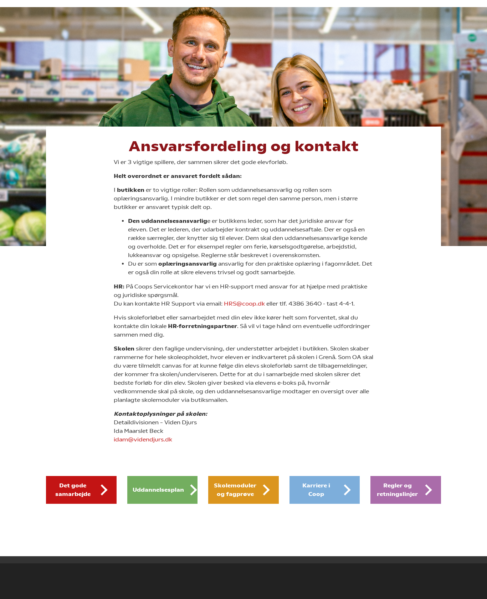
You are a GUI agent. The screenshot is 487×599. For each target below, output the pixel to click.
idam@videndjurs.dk (143, 439)
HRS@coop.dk (244, 303)
